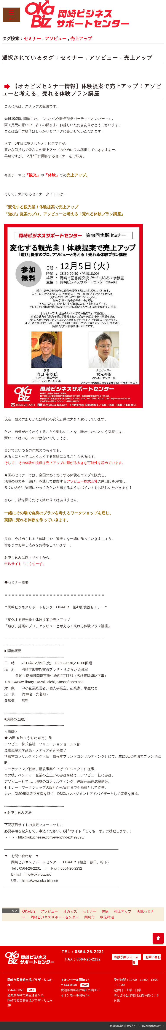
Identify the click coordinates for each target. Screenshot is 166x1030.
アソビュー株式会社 (82, 481)
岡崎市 (89, 917)
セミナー (32, 38)
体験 (105, 911)
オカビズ (70, 911)
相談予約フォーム (126, 957)
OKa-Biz (28, 911)
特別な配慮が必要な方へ (123, 1025)
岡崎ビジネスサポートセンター (54, 917)
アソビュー (56, 38)
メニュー (11, 18)
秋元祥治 (107, 917)
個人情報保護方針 (151, 1025)
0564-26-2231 (89, 951)
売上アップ (81, 38)
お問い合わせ (146, 959)
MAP (31, 990)
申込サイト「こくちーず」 (25, 564)
